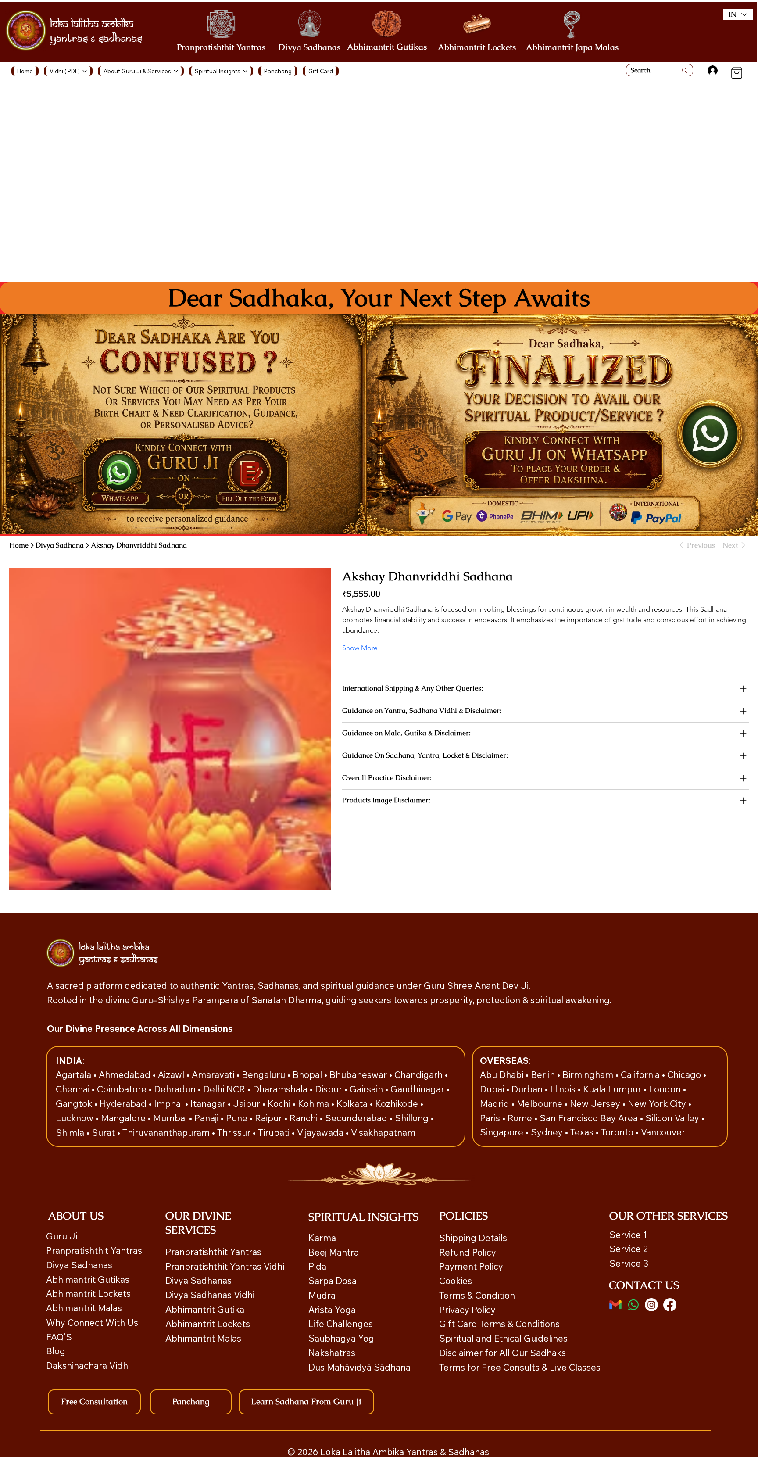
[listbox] (738, 14)
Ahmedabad (126, 1074)
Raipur (269, 1118)
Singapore (503, 1132)
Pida (317, 1266)
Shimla (71, 1132)
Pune (238, 1118)
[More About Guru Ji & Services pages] (176, 71)
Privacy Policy (467, 1309)
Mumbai (171, 1118)
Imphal (169, 1103)
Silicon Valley (672, 1118)
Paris (491, 1118)
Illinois (564, 1089)
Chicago (685, 1074)
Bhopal (308, 1074)
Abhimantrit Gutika (204, 1309)
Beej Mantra (334, 1252)
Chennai (74, 1089)
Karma (323, 1237)
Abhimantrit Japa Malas (572, 47)
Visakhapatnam (383, 1132)
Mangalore (124, 1118)
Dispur (329, 1089)
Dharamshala (281, 1089)
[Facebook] (669, 1304)
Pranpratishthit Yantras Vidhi (224, 1266)
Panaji (207, 1118)
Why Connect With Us (92, 1322)
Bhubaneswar (359, 1074)
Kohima (314, 1103)
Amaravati (214, 1074)
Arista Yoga (332, 1309)
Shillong (413, 1118)
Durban (528, 1089)
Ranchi (305, 1118)
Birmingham (588, 1074)
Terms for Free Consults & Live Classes (520, 1367)
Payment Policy (471, 1266)
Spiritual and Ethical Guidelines (503, 1338)
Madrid (495, 1103)
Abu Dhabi (501, 1074)
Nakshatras (331, 1352)
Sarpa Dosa (332, 1280)
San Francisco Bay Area (589, 1118)
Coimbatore (123, 1089)
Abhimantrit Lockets (477, 47)
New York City (657, 1103)
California (641, 1074)
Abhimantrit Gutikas (387, 46)
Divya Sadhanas (309, 47)
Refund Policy (467, 1252)
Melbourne (541, 1103)
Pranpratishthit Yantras (221, 47)
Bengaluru (264, 1074)
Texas (583, 1132)
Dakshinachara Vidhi (88, 1365)
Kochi (280, 1103)
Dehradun (176, 1089)
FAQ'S (59, 1336)
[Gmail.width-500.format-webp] (615, 1304)
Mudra (322, 1295)
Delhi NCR (224, 1089)
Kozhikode (397, 1103)
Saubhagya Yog (341, 1338)
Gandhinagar (418, 1089)
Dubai (493, 1089)
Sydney (548, 1132)
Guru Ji (62, 1236)
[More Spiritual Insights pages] (245, 71)
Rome (521, 1118)
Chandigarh (419, 1074)
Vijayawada (321, 1132)
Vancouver (663, 1132)
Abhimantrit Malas (84, 1308)
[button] (738, 14)
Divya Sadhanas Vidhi (209, 1294)
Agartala (74, 1074)
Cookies (455, 1280)
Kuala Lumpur (612, 1089)
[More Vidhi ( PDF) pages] (84, 71)
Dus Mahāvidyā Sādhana (359, 1367)
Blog (55, 1351)
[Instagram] (651, 1304)
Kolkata (353, 1103)
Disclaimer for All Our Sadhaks (502, 1352)
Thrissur (235, 1132)
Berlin (544, 1074)
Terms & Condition (477, 1295)
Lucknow (76, 1118)
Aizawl (172, 1074)
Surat (104, 1132)
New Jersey (595, 1103)
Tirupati (275, 1132)
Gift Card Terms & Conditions (499, 1323)
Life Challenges (341, 1323)
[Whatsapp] (633, 1304)
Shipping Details (473, 1237)
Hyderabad (124, 1103)
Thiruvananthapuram (167, 1132)
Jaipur (247, 1103)
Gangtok (75, 1103)
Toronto (618, 1132)
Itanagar (209, 1103)
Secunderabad (357, 1118)
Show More (360, 648)
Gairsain (367, 1089)
